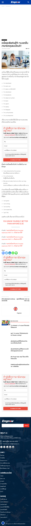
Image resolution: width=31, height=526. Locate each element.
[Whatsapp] (12, 253)
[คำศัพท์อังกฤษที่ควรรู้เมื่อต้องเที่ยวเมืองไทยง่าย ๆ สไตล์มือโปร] (6, 322)
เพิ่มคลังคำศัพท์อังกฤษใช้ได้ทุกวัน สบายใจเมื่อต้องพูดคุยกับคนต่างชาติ (20, 350)
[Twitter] (6, 253)
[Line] (16, 253)
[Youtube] (13, 447)
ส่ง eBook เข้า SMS (15, 160)
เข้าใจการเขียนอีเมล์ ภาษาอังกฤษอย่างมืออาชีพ (8, 299)
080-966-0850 (14, 441)
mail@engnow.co (14, 444)
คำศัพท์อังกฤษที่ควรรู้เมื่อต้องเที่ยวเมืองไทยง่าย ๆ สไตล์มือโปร (20, 365)
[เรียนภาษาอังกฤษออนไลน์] (15, 2)
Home (3, 6)
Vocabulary (8, 6)
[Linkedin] (9, 253)
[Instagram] (4, 447)
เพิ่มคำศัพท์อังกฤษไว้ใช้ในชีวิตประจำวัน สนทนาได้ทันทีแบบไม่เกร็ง (19, 342)
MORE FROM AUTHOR (14, 321)
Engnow (19, 313)
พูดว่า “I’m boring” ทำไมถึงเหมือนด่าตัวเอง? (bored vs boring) (19, 334)
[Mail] (10, 447)
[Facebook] (3, 253)
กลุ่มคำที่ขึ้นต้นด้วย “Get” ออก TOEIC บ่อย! (22, 299)
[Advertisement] (15, 23)
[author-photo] (15, 311)
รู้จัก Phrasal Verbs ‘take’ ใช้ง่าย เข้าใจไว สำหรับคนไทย (20, 358)
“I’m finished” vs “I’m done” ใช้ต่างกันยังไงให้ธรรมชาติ (20, 326)
